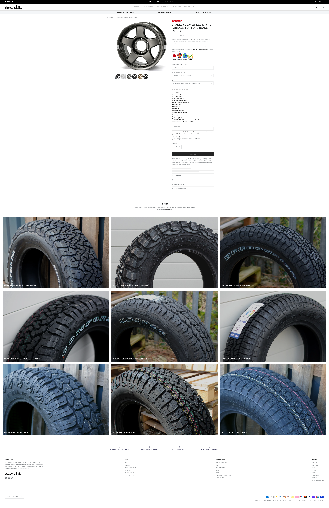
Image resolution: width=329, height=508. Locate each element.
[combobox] (186, 254)
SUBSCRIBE (186, 268)
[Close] (205, 229)
